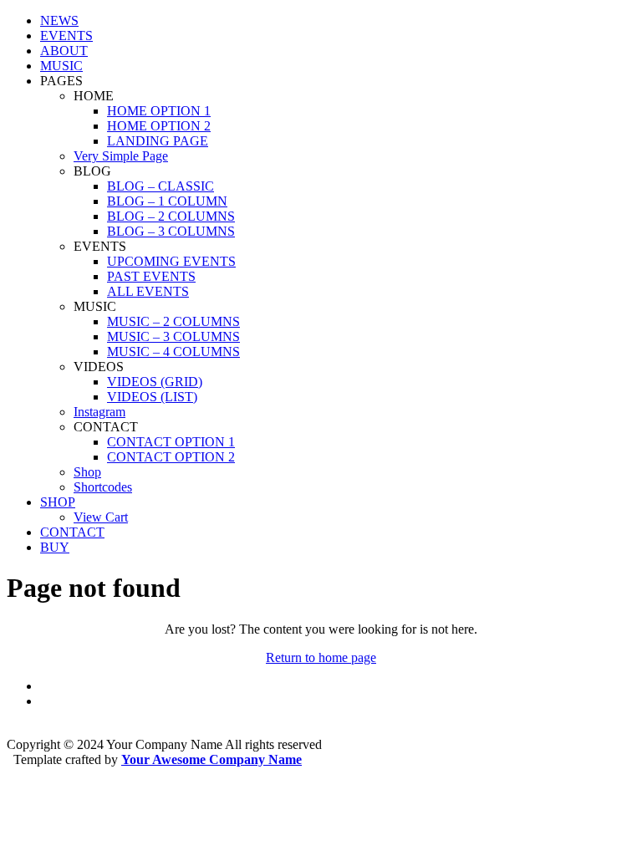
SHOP (57, 502)
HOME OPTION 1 (159, 111)
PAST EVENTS (151, 276)
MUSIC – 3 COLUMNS (173, 336)
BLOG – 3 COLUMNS (171, 231)
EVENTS (66, 35)
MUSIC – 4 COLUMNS (173, 351)
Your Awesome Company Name (211, 759)
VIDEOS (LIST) (152, 397)
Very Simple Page (121, 156)
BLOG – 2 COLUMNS (171, 216)
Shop (87, 472)
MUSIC (61, 66)
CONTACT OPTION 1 (171, 442)
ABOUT (64, 50)
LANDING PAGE (157, 141)
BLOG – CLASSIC (160, 186)
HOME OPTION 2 (159, 126)
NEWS (59, 20)
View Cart (101, 517)
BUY (54, 547)
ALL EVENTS (148, 291)
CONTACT (72, 532)
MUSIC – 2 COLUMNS (173, 321)
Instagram (99, 412)
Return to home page (321, 657)
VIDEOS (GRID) (154, 381)
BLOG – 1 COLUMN (167, 201)
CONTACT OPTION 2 (171, 457)
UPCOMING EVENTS (171, 261)
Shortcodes (103, 487)
